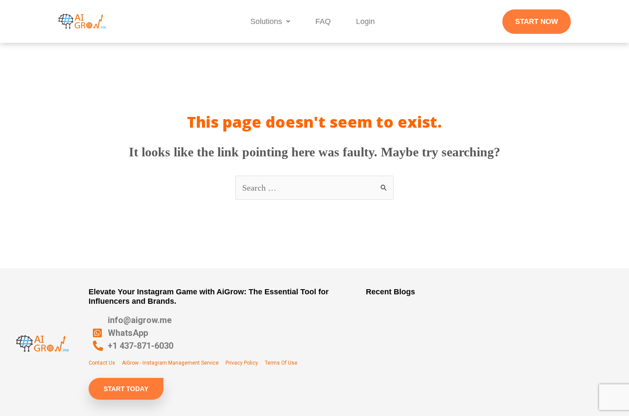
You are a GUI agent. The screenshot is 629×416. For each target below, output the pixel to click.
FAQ (323, 21)
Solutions (266, 21)
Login (365, 21)
